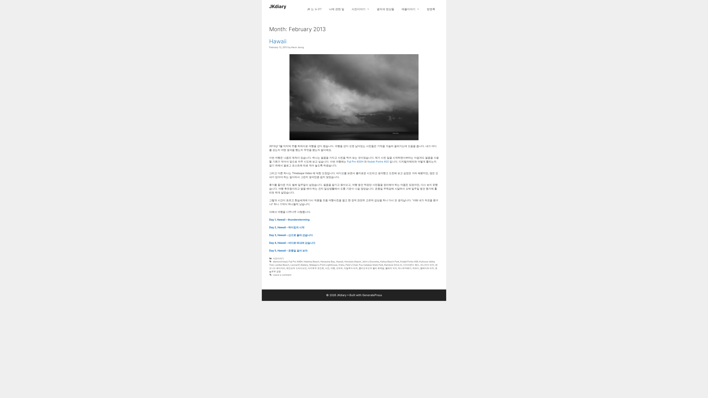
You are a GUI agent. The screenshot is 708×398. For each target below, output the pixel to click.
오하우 (339, 268)
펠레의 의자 (391, 268)
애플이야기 (408, 9)
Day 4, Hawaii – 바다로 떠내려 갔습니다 (292, 242)
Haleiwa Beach (311, 261)
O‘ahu (341, 264)
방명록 (431, 9)
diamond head (280, 261)
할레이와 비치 (427, 268)
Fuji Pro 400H (355, 161)
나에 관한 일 (336, 9)
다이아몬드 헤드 (411, 264)
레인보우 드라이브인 (296, 268)
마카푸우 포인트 (316, 268)
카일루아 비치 (351, 268)
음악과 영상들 (385, 9)
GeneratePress (372, 295)
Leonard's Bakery (299, 264)
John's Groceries (370, 261)
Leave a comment (282, 274)
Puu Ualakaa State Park (371, 264)
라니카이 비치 (427, 264)
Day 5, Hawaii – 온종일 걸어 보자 (288, 250)
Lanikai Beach (282, 264)
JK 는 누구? (314, 9)
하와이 (415, 268)
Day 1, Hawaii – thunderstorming (289, 219)
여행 (333, 268)
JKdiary (277, 6)
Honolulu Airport (352, 261)
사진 (327, 268)
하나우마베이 (404, 268)
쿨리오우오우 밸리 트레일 (371, 268)
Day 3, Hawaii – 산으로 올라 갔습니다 (291, 235)
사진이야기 (358, 9)
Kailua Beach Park (389, 261)
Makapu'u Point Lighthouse (323, 264)
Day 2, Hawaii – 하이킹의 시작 (286, 227)
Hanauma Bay (327, 261)
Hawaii (278, 41)
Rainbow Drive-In (393, 264)
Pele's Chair (352, 264)
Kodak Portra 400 (378, 161)
